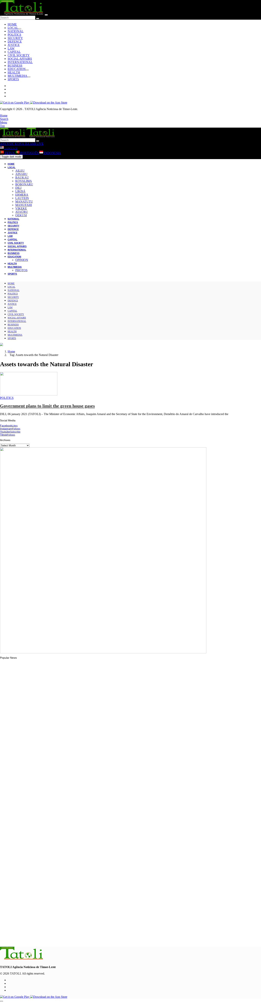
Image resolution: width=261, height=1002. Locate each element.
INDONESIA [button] (52, 153)
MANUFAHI (23, 205)
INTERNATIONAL (20, 62)
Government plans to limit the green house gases (47, 405)
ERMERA (21, 194)
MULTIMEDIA (17, 75)
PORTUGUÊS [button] (29, 153)
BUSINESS (15, 65)
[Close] (46, 14)
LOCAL (13, 27)
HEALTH (14, 72)
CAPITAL (14, 51)
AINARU (21, 174)
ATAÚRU (21, 211)
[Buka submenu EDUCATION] (27, 70)
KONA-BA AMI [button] (25, 143)
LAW (11, 48)
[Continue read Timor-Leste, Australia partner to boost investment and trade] (22, 835)
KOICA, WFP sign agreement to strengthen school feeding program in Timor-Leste (57, 939)
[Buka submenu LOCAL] (19, 28)
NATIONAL (16, 31)
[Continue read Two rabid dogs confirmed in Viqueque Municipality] (22, 882)
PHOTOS (21, 270)
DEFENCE (15, 41)
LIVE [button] (40, 143)
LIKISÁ (20, 191)
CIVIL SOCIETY (19, 55)
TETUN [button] (10, 153)
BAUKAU (22, 177)
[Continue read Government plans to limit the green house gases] (28, 394)
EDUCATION (17, 69)
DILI (18, 187)
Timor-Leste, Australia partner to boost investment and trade (44, 846)
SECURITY (15, 38)
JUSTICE (14, 45)
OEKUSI (21, 215)
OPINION (21, 260)
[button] (3, 115)
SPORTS (13, 79)
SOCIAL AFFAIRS (20, 58)
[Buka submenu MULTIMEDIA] (28, 76)
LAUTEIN (22, 198)
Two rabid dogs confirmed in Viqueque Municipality (38, 892)
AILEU (20, 170)
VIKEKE (21, 208)
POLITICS (14, 34)
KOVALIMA (23, 181)
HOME (12, 24)
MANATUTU (24, 201)
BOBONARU (24, 184)
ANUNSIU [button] (7, 143)
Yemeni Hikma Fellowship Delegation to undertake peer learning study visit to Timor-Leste (62, 751)
